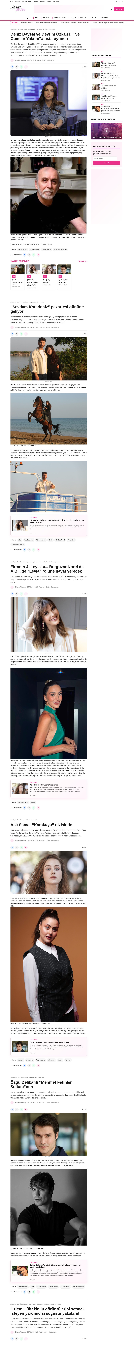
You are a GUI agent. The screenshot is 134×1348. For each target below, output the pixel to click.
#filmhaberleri (53, 1286)
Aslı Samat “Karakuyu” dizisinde (46, 281)
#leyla (50, 540)
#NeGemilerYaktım (60, 249)
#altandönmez (22, 249)
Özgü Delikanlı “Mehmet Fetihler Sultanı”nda (36, 22)
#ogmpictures (40, 1060)
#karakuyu (29, 1060)
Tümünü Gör (82, 261)
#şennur (68, 1060)
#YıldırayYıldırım (78, 1286)
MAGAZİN (17, 1)
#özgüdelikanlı (65, 1286)
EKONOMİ (56, 1)
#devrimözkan (46, 249)
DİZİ (11, 1)
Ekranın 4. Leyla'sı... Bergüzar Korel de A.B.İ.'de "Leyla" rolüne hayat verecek (33, 282)
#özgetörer (51, 1060)
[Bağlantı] (26, 67)
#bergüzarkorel (23, 802)
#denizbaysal (34, 249)
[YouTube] (122, 1)
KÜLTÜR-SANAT (26, 1)
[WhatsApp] (21, 67)
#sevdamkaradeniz (18, 544)
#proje (60, 1060)
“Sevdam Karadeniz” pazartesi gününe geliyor (17, 282)
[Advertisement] (69, 9)
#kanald (20, 1060)
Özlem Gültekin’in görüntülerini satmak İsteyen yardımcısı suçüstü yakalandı (79, 22)
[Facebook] (12, 67)
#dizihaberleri (28, 540)
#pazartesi (71, 540)
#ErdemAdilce (40, 540)
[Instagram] (116, 1)
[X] (119, 1)
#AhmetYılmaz (23, 1286)
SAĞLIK (49, 1)
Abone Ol (119, 9)
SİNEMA (42, 1)
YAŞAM (36, 1)
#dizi (19, 540)
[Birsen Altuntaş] (18, 8)
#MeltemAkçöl (60, 540)
